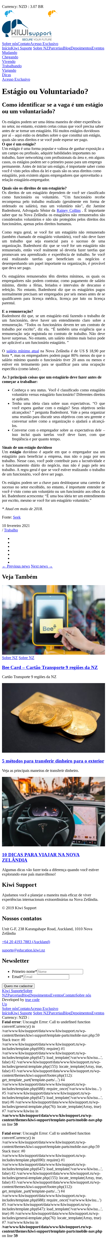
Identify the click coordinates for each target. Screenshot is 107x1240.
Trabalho (11, 530)
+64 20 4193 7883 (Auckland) (26, 942)
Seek (17, 517)
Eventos (98, 48)
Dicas (6, 75)
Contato (24, 44)
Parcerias (56, 48)
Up (4, 1004)
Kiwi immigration (29, 13)
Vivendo (8, 61)
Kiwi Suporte (21, 48)
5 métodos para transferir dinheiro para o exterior (53, 760)
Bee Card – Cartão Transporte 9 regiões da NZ (50, 667)
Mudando (9, 52)
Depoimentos (81, 48)
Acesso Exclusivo (44, 44)
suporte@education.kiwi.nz (23, 950)
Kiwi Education (70, 13)
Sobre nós (10, 44)
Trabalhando (12, 66)
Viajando (9, 70)
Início (6, 48)
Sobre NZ (41, 48)
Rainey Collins (69, 210)
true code (32, 1000)
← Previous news (16, 566)
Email (17, 977)
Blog (67, 48)
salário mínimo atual (22, 351)
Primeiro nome (24, 971)
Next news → (42, 566)
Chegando (10, 57)
